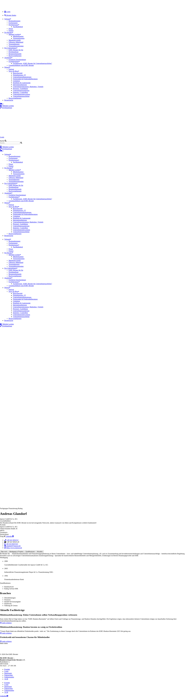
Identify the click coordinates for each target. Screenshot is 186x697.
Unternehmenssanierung (21, 90)
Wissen (6, 67)
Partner (11, 30)
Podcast (11, 69)
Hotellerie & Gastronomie (21, 83)
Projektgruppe (13, 25)
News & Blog (13, 71)
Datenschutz (8, 675)
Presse (11, 29)
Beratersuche (8, 100)
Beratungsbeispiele (15, 54)
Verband (7, 19)
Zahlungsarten (9, 677)
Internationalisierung (20, 85)
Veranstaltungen (14, 44)
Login (2, 137)
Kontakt (7, 669)
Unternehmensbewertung (21, 94)
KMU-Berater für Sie (16, 50)
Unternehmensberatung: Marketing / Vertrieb (28, 87)
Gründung (16, 81)
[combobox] (10, 143)
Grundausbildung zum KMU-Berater (21, 65)
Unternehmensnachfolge (21, 96)
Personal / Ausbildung (20, 88)
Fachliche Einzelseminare (17, 59)
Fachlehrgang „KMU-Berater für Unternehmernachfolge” (32, 63)
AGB (6, 679)
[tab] (4, 551)
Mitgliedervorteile (15, 40)
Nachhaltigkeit (18, 27)
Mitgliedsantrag (18, 36)
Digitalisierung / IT (19, 75)
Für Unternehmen (10, 48)
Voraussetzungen (18, 38)
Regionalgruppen (14, 21)
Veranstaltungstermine (16, 46)
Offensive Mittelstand (16, 42)
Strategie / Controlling (20, 92)
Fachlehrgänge (14, 61)
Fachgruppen (13, 23)
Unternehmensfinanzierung (22, 77)
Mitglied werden (14, 34)
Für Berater (8, 32)
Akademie (7, 58)
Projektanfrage (14, 52)
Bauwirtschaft (17, 73)
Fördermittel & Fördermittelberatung (25, 79)
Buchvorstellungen (15, 56)
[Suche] (1, 145)
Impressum (8, 673)
